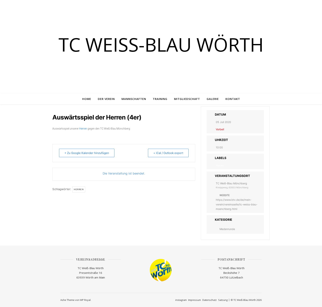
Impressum (194, 300)
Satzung (223, 300)
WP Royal (85, 300)
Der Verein (106, 99)
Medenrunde (227, 229)
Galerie (213, 99)
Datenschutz (209, 300)
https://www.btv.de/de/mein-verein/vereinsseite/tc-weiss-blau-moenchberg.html (236, 204)
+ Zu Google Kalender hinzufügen (86, 153)
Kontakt (232, 99)
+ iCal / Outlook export (168, 153)
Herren (83, 128)
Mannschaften (133, 99)
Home (86, 99)
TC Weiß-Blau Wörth (161, 44)
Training (160, 99)
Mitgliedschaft (187, 99)
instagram (181, 300)
